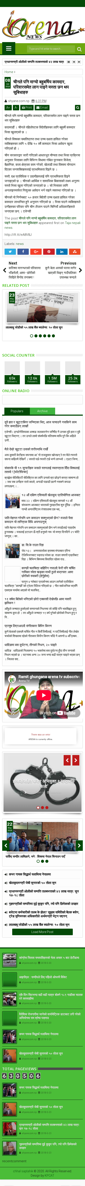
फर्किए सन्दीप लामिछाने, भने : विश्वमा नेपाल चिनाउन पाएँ (35, 856)
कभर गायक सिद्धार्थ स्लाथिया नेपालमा (30, 874)
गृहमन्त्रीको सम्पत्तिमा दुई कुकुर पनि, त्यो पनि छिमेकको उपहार (43, 903)
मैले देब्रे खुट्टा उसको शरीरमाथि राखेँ (26, 449)
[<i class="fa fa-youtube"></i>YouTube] (46, 3)
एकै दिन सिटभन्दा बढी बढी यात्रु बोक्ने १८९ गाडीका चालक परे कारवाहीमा (51, 996)
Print (28, 107)
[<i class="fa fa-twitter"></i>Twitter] (39, 3)
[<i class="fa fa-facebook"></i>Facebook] (32, 3)
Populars (17, 411)
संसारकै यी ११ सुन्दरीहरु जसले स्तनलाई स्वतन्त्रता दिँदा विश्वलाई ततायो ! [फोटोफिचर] (42, 470)
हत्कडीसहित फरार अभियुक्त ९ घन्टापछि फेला (44, 783)
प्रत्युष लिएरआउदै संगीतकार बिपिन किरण (28, 626)
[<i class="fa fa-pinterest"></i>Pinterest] (53, 3)
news (20, 244)
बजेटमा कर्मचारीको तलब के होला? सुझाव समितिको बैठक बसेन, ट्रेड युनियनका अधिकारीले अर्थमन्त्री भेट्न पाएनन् (44, 914)
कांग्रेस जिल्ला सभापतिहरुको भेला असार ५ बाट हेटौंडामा (49, 957)
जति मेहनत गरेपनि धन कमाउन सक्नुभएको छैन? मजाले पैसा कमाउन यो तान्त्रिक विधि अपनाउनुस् (39, 520)
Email (43, 107)
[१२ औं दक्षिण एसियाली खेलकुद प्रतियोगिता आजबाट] (12, 501)
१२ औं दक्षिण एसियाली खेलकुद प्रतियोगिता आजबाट (51, 495)
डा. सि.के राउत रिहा (33, 545)
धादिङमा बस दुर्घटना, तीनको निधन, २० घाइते (30, 645)
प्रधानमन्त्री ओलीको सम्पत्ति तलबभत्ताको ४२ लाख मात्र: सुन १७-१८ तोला (45, 62)
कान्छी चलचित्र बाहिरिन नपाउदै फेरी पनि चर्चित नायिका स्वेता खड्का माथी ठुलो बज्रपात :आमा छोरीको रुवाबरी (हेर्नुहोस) (48, 572)
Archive (42, 411)
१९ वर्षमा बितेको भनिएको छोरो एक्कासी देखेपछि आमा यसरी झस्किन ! (38, 601)
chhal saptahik (23, 1171)
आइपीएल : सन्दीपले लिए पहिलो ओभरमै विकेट (43, 977)
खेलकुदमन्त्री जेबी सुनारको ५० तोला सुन (32, 882)
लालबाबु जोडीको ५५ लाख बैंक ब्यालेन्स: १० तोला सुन (34, 327)
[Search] (79, 49)
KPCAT (49, 1175)
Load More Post (42, 932)
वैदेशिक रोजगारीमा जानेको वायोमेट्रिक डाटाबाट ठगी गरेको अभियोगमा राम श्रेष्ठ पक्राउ (49, 1016)
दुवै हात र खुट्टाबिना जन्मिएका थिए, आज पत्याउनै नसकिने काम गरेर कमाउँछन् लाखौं (41, 424)
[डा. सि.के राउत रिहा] (12, 551)
